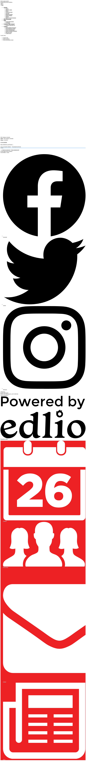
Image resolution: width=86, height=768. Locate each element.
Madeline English (9, 14)
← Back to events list (5, 150)
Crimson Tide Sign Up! (10, 25)
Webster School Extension (11, 17)
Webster (7, 16)
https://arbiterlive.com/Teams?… (7, 144)
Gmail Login (5, 37)
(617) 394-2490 (7, 394)
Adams (7, 8)
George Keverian (9, 12)
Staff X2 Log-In (9, 32)
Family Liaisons (6, 38)
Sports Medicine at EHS (10, 28)
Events (2, 147)
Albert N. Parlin (9, 9)
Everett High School (10, 21)
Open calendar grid (15, 150)
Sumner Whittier (9, 15)
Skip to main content (5, 1)
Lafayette (7, 13)
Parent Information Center (8, 39)
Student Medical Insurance (11, 27)
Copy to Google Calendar (6, 146)
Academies (8, 22)
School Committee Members (11, 31)
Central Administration (10, 29)
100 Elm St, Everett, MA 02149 (4, 392)
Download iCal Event (16, 146)
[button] (5, 7)
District (7, 11)
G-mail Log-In (8, 33)
